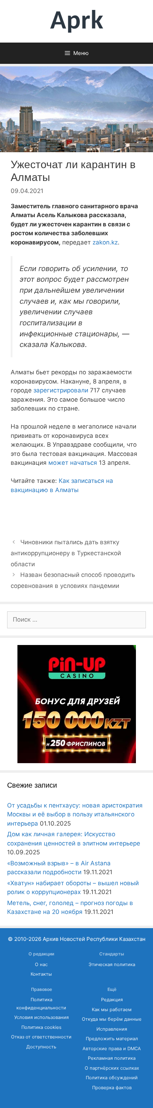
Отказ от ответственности (41, 1037)
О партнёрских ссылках (112, 1068)
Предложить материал (112, 1038)
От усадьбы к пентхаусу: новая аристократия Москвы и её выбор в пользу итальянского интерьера (75, 814)
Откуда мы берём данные (112, 1019)
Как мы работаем (112, 1009)
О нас (41, 964)
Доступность (41, 1046)
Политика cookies (41, 1027)
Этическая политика (112, 964)
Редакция (112, 999)
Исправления (111, 1029)
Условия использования (41, 1017)
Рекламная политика (112, 1058)
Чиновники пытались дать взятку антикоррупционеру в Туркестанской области (66, 553)
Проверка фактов (112, 1087)
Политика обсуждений (112, 1077)
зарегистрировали (60, 390)
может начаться (72, 462)
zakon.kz (105, 242)
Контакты (41, 974)
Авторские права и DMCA (112, 1048)
